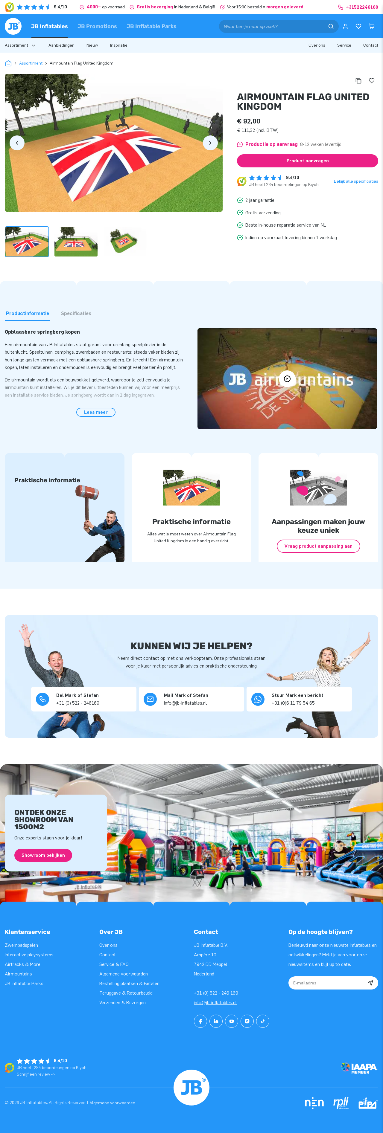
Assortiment (30, 63)
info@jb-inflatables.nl (215, 1002)
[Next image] (210, 142)
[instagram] (247, 1021)
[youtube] (231, 1021)
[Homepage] (13, 26)
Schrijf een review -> (36, 1074)
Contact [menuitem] (370, 45)
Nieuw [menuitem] (92, 45)
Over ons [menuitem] (316, 45)
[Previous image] (17, 142)
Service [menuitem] (344, 45)
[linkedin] (216, 1021)
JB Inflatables (49, 26)
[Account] (345, 26)
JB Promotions (97, 26)
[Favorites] (358, 26)
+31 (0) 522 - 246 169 (216, 993)
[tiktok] (262, 1021)
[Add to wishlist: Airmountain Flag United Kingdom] (371, 80)
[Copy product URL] (358, 80)
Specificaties (76, 313)
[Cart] (371, 26)
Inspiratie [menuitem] (118, 45)
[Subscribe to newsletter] (370, 983)
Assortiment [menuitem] (16, 45)
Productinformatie (27, 313)
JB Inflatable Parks (152, 26)
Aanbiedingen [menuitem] (61, 45)
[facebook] (200, 1021)
